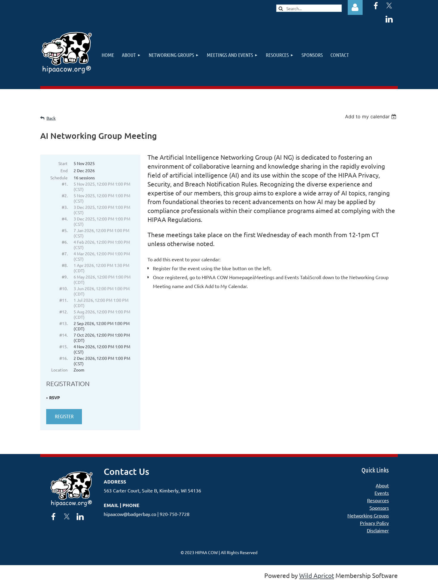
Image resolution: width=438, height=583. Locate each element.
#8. (65, 265)
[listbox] (371, 116)
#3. (65, 207)
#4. (65, 218)
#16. (63, 358)
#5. (65, 230)
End (64, 170)
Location (59, 369)
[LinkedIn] (389, 19)
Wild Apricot (316, 575)
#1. (65, 183)
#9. (65, 276)
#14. (63, 335)
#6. (65, 242)
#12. (63, 311)
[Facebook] (376, 5)
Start (63, 163)
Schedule (59, 177)
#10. (63, 288)
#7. (65, 253)
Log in (355, 7)
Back (51, 118)
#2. (65, 195)
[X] (389, 5)
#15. (63, 346)
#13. (63, 323)
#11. (63, 300)
